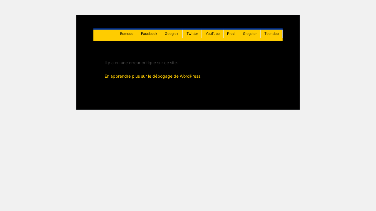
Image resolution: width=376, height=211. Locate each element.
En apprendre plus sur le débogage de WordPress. (153, 76)
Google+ (172, 33)
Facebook (149, 33)
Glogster (250, 33)
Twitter (192, 33)
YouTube (213, 33)
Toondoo (271, 33)
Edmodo (126, 33)
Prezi (231, 33)
